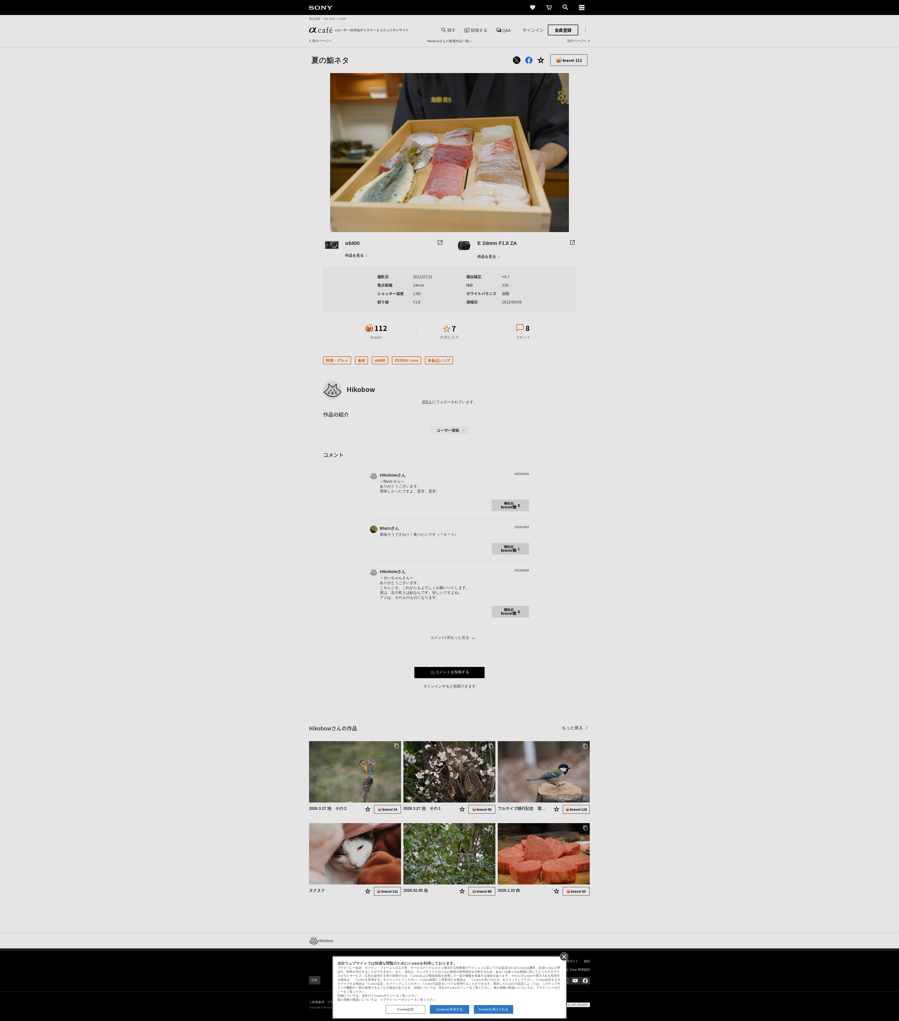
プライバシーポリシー (398, 999)
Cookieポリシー (384, 995)
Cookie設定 (405, 1009)
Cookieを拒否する (449, 1009)
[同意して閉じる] (564, 956)
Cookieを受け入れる (493, 1009)
